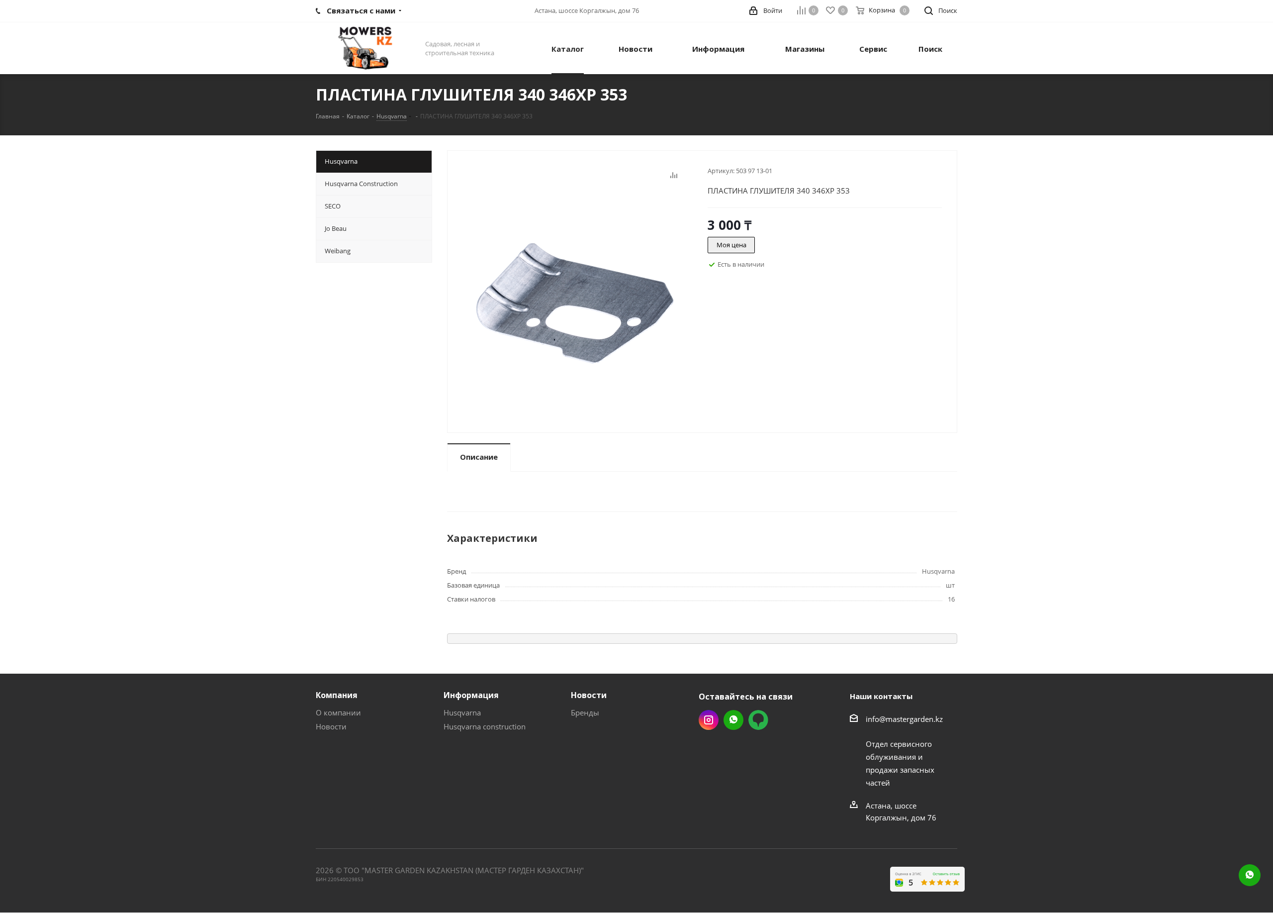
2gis (758, 720)
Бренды (585, 712)
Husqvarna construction (485, 726)
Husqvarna (462, 712)
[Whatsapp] (1250, 875)
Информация (471, 695)
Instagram (709, 720)
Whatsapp (733, 720)
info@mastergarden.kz (904, 719)
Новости (331, 726)
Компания (337, 695)
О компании (338, 712)
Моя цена (731, 244)
